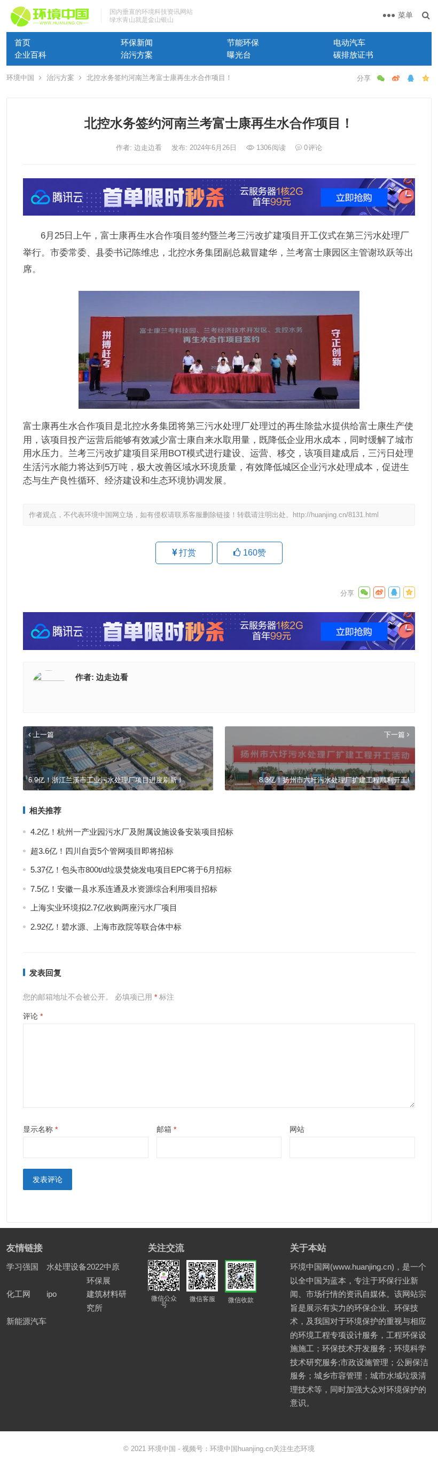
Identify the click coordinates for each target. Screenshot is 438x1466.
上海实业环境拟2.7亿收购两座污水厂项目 (103, 907)
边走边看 (149, 148)
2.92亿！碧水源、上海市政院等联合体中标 (106, 926)
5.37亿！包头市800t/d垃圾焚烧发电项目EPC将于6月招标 (131, 869)
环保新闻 (137, 42)
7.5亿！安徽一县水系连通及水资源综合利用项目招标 (123, 888)
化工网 (18, 1293)
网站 (297, 1129)
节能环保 (243, 42)
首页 (22, 42)
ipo (51, 1293)
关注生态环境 (294, 1449)
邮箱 (166, 1129)
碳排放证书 (353, 54)
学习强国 (22, 1266)
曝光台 (239, 54)
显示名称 (40, 1129)
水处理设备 (66, 1266)
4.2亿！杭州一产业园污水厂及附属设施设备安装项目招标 (131, 831)
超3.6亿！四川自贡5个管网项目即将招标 (102, 850)
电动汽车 (349, 42)
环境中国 (20, 78)
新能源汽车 (26, 1321)
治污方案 (137, 54)
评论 (33, 1016)
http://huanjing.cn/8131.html (336, 515)
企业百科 (30, 54)
